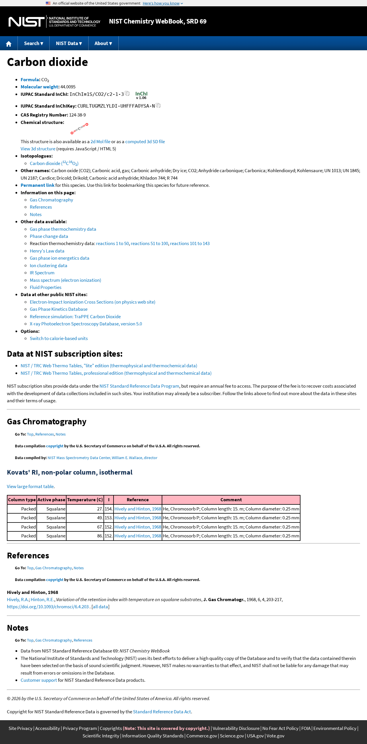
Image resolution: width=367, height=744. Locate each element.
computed (135, 141)
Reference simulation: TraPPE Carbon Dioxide (75, 316)
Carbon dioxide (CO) (54, 163)
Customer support (39, 680)
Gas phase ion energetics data (59, 258)
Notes (36, 214)
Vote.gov (275, 736)
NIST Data (67, 43)
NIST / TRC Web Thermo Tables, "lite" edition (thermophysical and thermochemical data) (109, 365)
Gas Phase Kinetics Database (58, 309)
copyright (54, 445)
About (101, 43)
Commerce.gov (201, 736)
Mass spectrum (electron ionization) (65, 280)
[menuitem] (9, 43)
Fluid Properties (45, 287)
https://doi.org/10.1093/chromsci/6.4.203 (48, 606)
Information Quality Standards (153, 736)
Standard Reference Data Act (162, 711)
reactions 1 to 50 (112, 243)
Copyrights (111, 728)
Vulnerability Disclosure (236, 728)
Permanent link (37, 185)
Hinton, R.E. (42, 599)
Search (31, 43)
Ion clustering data (48, 265)
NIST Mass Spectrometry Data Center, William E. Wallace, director (102, 457)
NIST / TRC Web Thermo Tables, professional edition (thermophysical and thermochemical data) (116, 373)
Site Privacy (20, 728)
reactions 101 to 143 (190, 243)
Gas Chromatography (51, 200)
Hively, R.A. (18, 599)
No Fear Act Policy (280, 728)
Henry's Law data (47, 251)
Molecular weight (39, 86)
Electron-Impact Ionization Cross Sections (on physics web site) (92, 302)
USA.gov (255, 736)
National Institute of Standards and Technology (54, 21)
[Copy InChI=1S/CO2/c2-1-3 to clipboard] (127, 95)
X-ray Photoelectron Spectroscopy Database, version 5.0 (86, 323)
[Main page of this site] (9, 43)
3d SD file (156, 141)
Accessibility (47, 728)
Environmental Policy (334, 728)
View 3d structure (38, 148)
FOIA (306, 728)
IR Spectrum (42, 272)
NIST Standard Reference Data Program (139, 386)
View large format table (30, 486)
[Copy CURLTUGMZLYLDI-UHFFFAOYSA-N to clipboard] (158, 106)
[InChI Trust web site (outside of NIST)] (141, 99)
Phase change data (49, 236)
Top (30, 434)
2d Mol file (100, 141)
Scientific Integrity (101, 736)
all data (100, 606)
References (41, 207)
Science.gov (232, 736)
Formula (30, 79)
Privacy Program (80, 728)
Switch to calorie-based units (59, 338)
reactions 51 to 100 (149, 243)
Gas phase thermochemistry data (63, 229)
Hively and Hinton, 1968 (137, 509)
